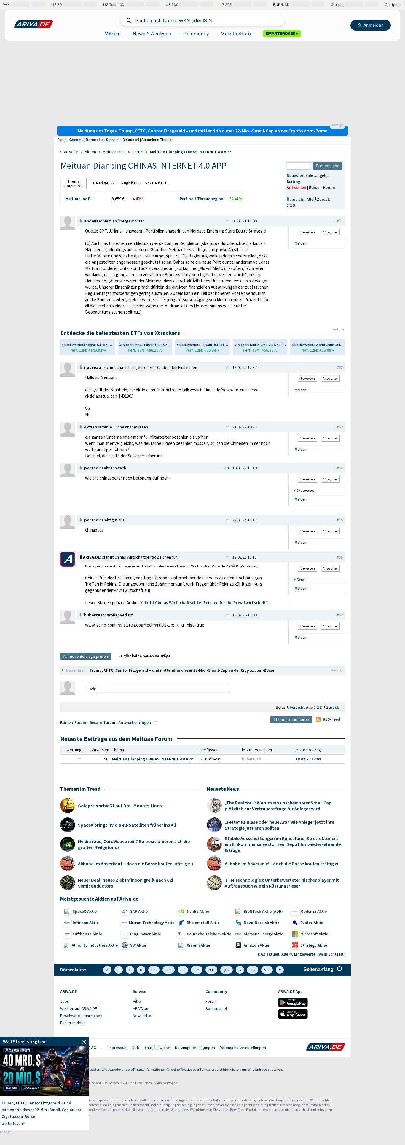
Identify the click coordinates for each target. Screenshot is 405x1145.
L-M (197, 969)
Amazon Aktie (256, 945)
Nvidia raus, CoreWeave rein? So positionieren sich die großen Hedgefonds (134, 844)
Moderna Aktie (313, 911)
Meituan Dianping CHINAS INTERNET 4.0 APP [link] (152, 759)
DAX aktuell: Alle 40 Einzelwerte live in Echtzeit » (302, 954)
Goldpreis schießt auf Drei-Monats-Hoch (120, 806)
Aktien (90, 151)
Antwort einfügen (134, 722)
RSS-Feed (331, 719)
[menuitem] (93, 1001)
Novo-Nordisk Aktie (261, 922)
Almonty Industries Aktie (95, 945)
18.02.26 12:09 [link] (308, 759)
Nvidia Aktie (198, 911)
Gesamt (76, 140)
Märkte (112, 34)
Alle (310, 199)
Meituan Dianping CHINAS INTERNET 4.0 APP (190, 151)
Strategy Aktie (313, 945)
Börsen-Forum (322, 187)
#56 (339, 557)
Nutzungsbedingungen (195, 1047)
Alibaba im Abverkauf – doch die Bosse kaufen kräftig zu (135, 863)
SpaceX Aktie (85, 911)
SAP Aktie (139, 911)
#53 (339, 427)
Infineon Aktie (86, 922)
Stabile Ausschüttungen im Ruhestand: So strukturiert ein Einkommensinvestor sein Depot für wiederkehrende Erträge (283, 844)
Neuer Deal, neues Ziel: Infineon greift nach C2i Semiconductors (125, 883)
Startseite (69, 151)
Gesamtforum (102, 722)
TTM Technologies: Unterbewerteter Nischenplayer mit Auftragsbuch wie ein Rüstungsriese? (282, 883)
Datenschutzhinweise (151, 1047)
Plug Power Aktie (145, 934)
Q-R (226, 969)
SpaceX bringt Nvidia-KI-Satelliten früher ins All (127, 825)
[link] (67, 229)
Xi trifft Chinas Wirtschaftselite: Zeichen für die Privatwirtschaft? (204, 602)
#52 (339, 367)
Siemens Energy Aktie (263, 934)
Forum (137, 151)
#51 (339, 221)
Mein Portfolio (236, 34)
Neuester (295, 175)
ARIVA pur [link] (141, 1008)
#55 (339, 520)
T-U (252, 969)
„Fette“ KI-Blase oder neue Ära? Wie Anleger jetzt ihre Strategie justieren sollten (279, 825)
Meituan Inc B (114, 151)
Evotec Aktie (311, 922)
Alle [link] (310, 707)
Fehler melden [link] (73, 1022)
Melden (301, 243)
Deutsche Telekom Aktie (209, 934)
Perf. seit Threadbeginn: (202, 198)
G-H (168, 969)
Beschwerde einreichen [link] (81, 1015)
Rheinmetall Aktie (203, 922)
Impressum (117, 1047)
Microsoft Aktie (314, 934)
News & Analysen (152, 34)
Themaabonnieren (73, 183)
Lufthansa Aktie (87, 934)
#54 (339, 468)
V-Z (267, 969)
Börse (91, 140)
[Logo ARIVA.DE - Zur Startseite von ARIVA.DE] (325, 1048)
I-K (183, 969)
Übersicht (296, 199)
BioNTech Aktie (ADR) (263, 911)
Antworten (296, 187)
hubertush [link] (251, 759)
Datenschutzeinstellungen (243, 1047)
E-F (154, 969)
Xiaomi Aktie (198, 945)
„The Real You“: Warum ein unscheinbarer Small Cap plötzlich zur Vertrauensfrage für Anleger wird (278, 806)
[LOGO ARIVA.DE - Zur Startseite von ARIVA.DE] (33, 24)
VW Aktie (138, 945)
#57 (339, 615)
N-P (211, 969)
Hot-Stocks (108, 140)
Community (196, 34)
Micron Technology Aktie (151, 922)
